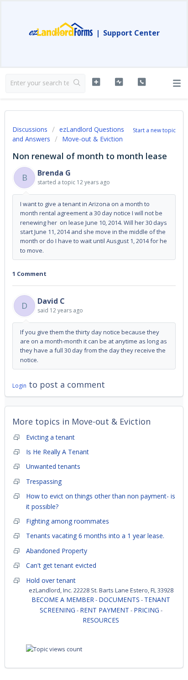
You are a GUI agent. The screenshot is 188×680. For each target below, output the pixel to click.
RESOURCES (101, 620)
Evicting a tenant (50, 437)
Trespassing (44, 481)
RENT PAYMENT (104, 610)
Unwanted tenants (53, 466)
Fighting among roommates (67, 521)
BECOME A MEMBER (62, 599)
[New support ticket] (96, 82)
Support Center (131, 33)
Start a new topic (154, 130)
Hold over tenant (51, 580)
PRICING (146, 610)
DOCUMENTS (119, 599)
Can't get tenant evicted (61, 565)
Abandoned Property (56, 550)
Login (19, 385)
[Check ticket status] (119, 82)
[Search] (77, 83)
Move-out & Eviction (92, 139)
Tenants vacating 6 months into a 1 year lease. (95, 535)
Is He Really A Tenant (57, 451)
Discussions (29, 129)
